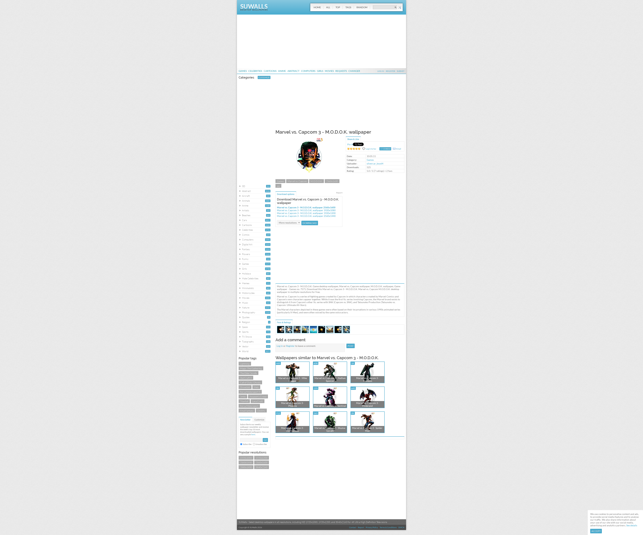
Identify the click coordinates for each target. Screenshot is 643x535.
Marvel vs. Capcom (297, 181)
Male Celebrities (250, 278)
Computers (308, 70)
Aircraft (246, 195)
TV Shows (247, 336)
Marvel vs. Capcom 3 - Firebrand (367, 404)
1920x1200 (261, 457)
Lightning (244, 363)
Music (245, 302)
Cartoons (270, 70)
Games (243, 70)
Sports (245, 331)
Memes (245, 283)
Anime (282, 70)
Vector (245, 346)
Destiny (261, 410)
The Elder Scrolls (248, 373)
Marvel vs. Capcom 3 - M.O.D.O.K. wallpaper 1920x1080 (306, 210)
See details (631, 525)
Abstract (293, 70)
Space (245, 327)
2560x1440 (246, 462)
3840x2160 (261, 467)
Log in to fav (371, 149)
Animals (246, 200)
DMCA (401, 527)
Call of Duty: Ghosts (250, 382)
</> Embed (385, 149)
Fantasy (246, 249)
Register (390, 71)
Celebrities (255, 70)
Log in (280, 345)
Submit (400, 71)
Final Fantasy (247, 410)
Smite (243, 396)
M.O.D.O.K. (316, 181)
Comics (245, 234)
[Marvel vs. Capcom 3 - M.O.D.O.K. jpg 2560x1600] (308, 177)
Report (339, 192)
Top (338, 7)
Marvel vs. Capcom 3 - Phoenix (292, 404)
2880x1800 (246, 467)
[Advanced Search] (399, 7)
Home (317, 7)
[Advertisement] (321, 41)
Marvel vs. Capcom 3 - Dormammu (292, 429)
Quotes (245, 317)
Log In (380, 71)
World (245, 351)
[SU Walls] (254, 9)
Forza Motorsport (249, 405)
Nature (245, 307)
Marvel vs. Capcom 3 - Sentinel (330, 405)
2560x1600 (261, 462)
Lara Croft (257, 401)
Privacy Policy (372, 527)
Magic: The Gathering (251, 368)
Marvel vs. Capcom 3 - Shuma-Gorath (330, 429)
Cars (244, 220)
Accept (596, 531)
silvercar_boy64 (375, 163)
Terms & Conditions (388, 527)
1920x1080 (246, 457)
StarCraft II (246, 377)
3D (243, 186)
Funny (245, 259)
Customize (264, 77)
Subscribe (247, 444)
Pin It (350, 144)
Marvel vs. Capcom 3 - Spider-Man (367, 429)
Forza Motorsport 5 (250, 391)
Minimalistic (248, 288)
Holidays (246, 273)
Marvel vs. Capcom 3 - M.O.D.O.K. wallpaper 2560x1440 (306, 216)
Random (361, 7)
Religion (246, 322)
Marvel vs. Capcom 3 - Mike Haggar (292, 379)
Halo (256, 387)
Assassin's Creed (257, 396)
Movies (329, 70)
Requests (341, 70)
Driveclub (245, 387)
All (328, 7)
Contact (352, 527)
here (253, 434)
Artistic (245, 210)
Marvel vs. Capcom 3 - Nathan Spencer (330, 379)
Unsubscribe (261, 444)
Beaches (246, 215)
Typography (248, 341)
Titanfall (244, 401)
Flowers (246, 254)
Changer (354, 70)
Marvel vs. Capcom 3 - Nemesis (367, 379)
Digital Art (247, 244)
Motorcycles (248, 293)
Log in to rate (354, 148)
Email (398, 149)
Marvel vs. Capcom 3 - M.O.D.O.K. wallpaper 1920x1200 (306, 213)
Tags (348, 7)
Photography (248, 312)
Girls (320, 70)
